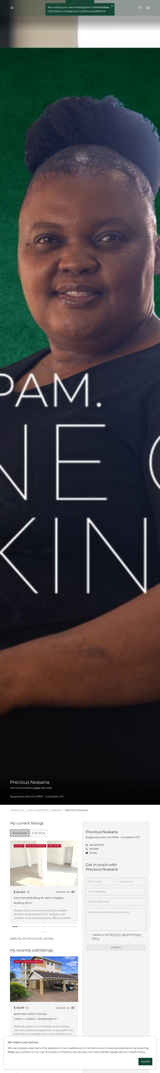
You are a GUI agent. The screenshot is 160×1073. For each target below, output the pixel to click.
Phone (94, 848)
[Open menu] (13, 8)
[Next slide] (71, 863)
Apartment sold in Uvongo (30, 1013)
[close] (112, 6)
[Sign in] (147, 8)
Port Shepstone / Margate (45, 810)
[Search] (140, 8)
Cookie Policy (136, 1051)
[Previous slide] (13, 863)
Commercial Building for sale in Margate (39, 897)
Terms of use (118, 934)
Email (93, 852)
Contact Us (17, 810)
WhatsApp (96, 845)
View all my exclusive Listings (32, 938)
